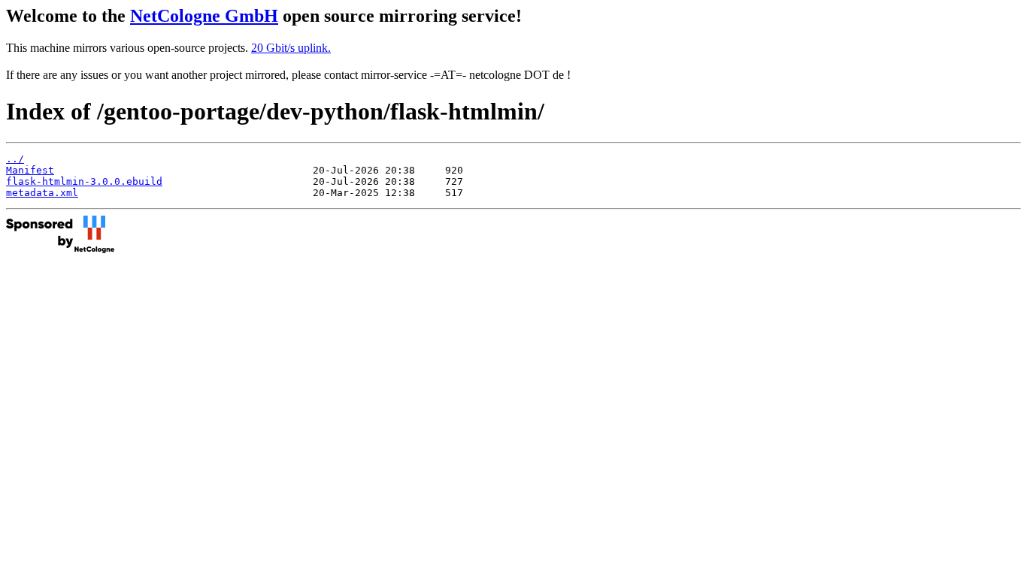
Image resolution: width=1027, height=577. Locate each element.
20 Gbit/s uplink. (291, 47)
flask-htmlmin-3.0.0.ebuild (84, 181)
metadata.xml (42, 192)
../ (15, 159)
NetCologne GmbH (204, 16)
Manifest (30, 170)
